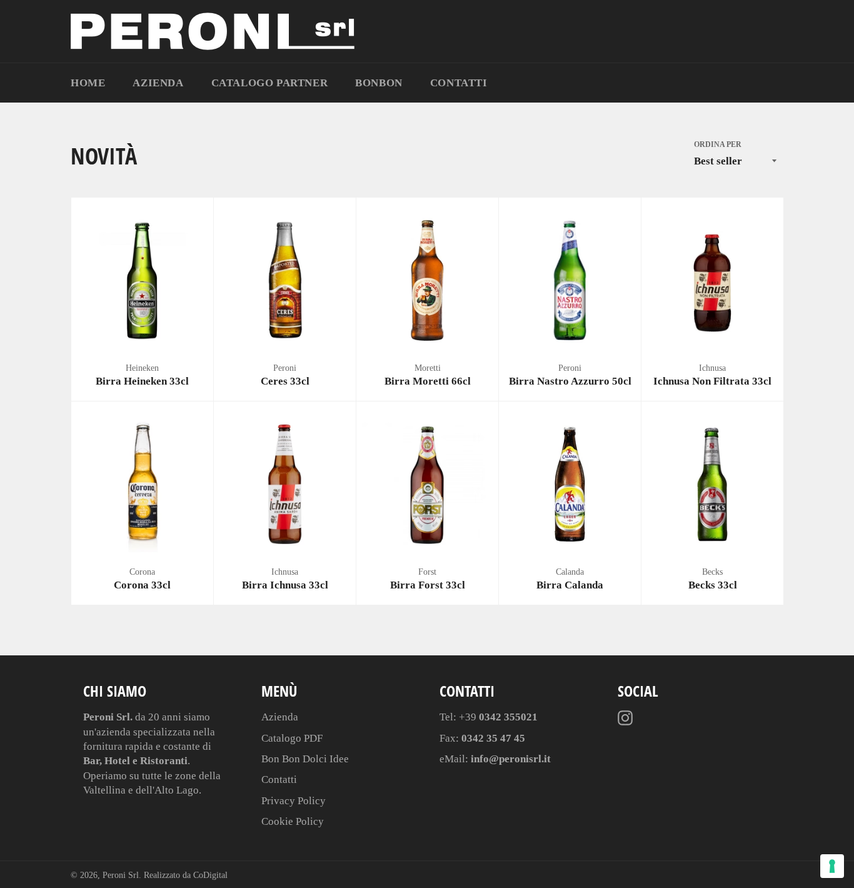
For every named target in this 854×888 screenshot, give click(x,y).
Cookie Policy (292, 821)
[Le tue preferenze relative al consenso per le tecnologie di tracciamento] (832, 866)
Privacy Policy (293, 801)
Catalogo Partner (269, 83)
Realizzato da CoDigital (186, 875)
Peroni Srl (121, 875)
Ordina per (717, 144)
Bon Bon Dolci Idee (305, 759)
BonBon (379, 83)
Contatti (459, 83)
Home (88, 83)
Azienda (158, 83)
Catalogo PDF (292, 738)
